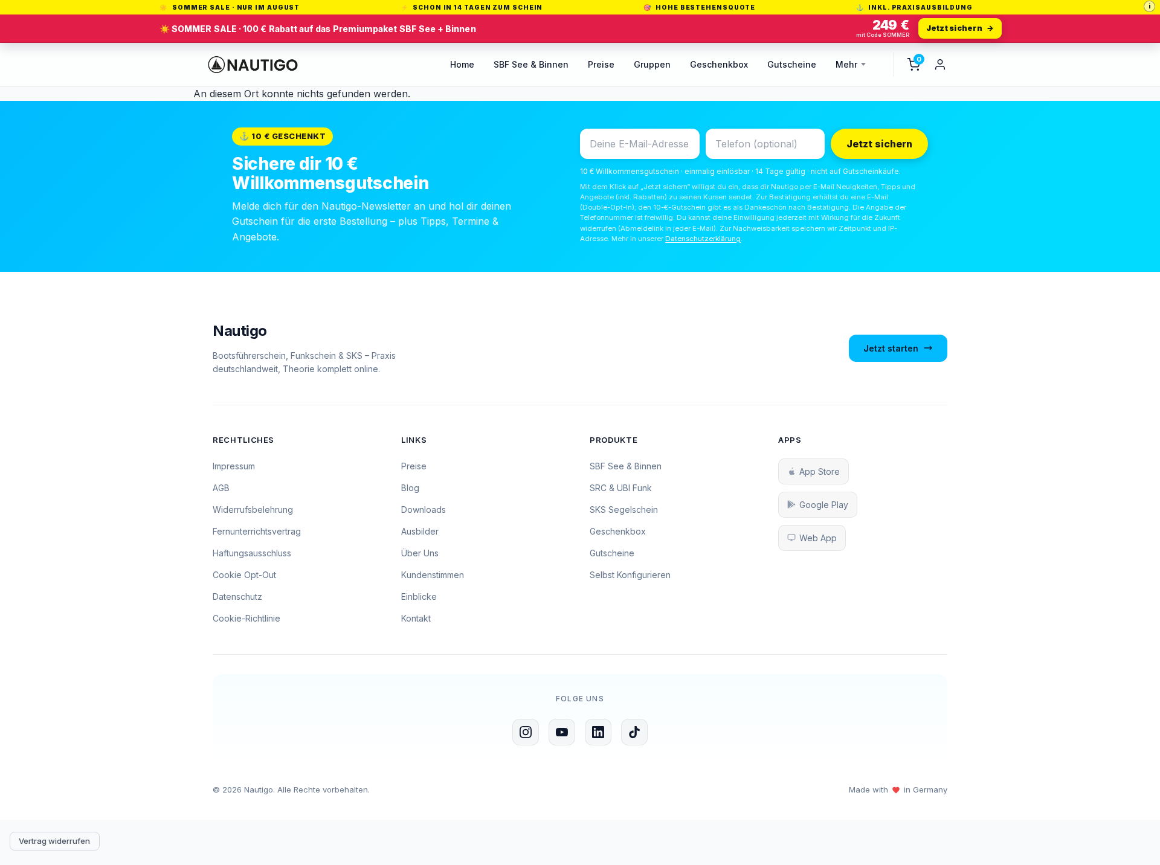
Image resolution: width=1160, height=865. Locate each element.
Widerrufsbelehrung (253, 509)
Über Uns (420, 553)
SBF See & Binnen (531, 64)
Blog (410, 488)
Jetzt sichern (879, 144)
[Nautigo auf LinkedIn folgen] (598, 732)
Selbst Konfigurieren (630, 575)
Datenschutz (237, 596)
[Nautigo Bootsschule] (253, 65)
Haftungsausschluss (252, 553)
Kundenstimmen (432, 575)
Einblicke (419, 596)
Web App (818, 538)
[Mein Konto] (940, 65)
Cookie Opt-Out (244, 575)
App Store (819, 471)
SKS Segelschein (624, 509)
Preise (601, 64)
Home (462, 64)
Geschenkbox (719, 64)
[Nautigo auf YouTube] (562, 732)
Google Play (823, 505)
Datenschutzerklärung (703, 238)
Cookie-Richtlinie (246, 618)
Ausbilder (420, 531)
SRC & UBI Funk (621, 488)
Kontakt (416, 618)
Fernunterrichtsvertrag (257, 531)
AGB (221, 488)
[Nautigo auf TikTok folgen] (634, 732)
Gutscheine (791, 64)
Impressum (234, 466)
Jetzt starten (890, 348)
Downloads (423, 509)
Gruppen (652, 64)
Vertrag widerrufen (54, 841)
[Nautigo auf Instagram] (525, 732)
